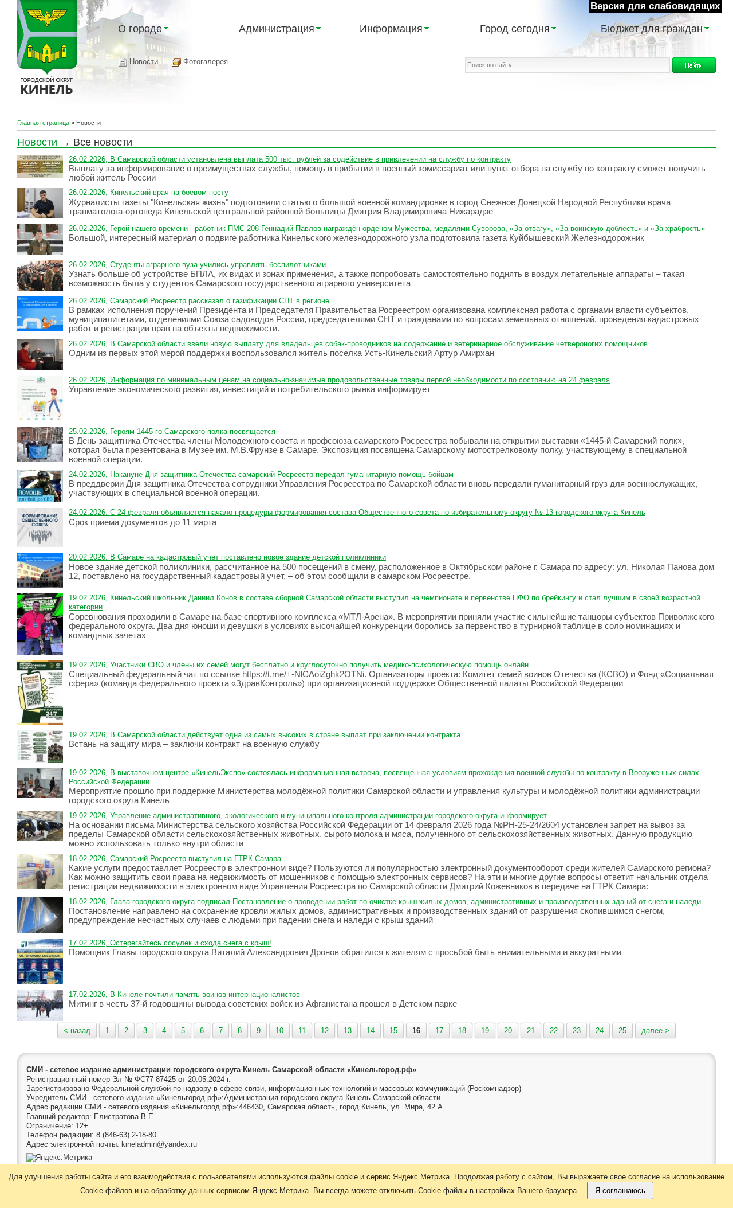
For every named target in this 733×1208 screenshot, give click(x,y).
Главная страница (43, 122)
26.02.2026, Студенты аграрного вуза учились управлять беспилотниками (197, 264)
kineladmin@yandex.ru (159, 1144)
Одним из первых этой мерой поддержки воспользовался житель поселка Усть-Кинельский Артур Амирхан (281, 353)
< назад (77, 1030)
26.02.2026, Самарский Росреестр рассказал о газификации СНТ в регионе (199, 300)
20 (508, 1030)
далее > (655, 1030)
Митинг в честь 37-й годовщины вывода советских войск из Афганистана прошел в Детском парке (263, 1003)
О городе (140, 28)
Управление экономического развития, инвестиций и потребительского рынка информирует (250, 389)
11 (302, 1030)
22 (554, 1030)
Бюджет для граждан (652, 28)
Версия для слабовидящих (655, 6)
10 (279, 1030)
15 (393, 1030)
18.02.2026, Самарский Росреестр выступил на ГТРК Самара (175, 858)
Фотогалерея (204, 61)
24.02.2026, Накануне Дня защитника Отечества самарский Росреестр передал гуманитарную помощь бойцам (261, 474)
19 (485, 1030)
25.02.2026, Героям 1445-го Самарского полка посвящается (172, 431)
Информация (391, 28)
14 (370, 1030)
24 (600, 1030)
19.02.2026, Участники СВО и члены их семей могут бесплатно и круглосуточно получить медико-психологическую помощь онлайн (299, 664)
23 (577, 1030)
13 (348, 1030)
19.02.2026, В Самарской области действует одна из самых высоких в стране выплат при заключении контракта (264, 734)
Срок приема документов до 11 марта (142, 522)
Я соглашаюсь (620, 1190)
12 (325, 1030)
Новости (142, 61)
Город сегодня (515, 28)
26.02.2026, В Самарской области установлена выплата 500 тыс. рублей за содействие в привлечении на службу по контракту (290, 159)
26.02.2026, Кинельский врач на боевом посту (148, 192)
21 (531, 1030)
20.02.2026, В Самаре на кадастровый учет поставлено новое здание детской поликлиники (227, 557)
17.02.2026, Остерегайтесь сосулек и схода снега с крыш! (170, 943)
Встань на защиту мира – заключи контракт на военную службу (194, 744)
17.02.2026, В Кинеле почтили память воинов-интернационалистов (184, 994)
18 (462, 1030)
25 (622, 1030)
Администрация (276, 28)
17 (439, 1030)
